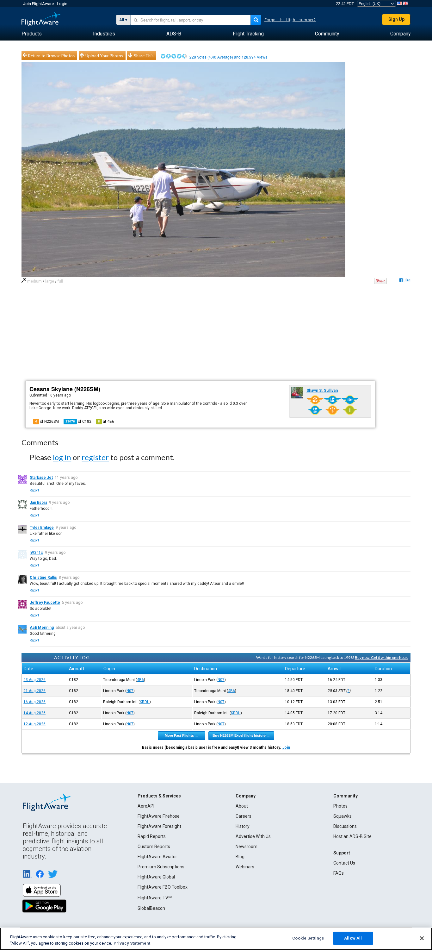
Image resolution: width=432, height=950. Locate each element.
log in (62, 457)
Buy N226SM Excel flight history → (241, 735)
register (95, 457)
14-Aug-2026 (34, 713)
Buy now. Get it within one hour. (381, 657)
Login (62, 3)
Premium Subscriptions (161, 866)
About (242, 806)
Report (34, 490)
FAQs (338, 873)
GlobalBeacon (151, 908)
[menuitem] (31, 34)
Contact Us (344, 863)
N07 (221, 680)
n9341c (36, 552)
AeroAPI (146, 806)
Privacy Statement (132, 943)
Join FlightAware (38, 3)
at (106, 421)
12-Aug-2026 (34, 724)
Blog (240, 856)
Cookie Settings (308, 938)
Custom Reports (154, 846)
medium (34, 281)
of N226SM (47, 421)
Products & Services (159, 795)
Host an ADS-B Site (352, 836)
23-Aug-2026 (34, 680)
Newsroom (246, 846)
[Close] (422, 938)
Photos (340, 806)
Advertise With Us (253, 836)
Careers (243, 816)
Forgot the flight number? (290, 20)
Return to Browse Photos (51, 55)
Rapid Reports (152, 836)
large (49, 281)
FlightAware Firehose (159, 816)
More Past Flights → (181, 735)
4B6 (140, 680)
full (60, 281)
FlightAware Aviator (157, 856)
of (78, 421)
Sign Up (396, 19)
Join (286, 747)
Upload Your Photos (104, 55)
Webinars (245, 866)
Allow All (353, 938)
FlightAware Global (156, 876)
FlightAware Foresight (159, 826)
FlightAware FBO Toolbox (163, 887)
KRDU (145, 702)
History (243, 826)
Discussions (345, 826)
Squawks (342, 816)
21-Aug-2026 (34, 691)
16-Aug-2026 (34, 702)
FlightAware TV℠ (155, 897)
